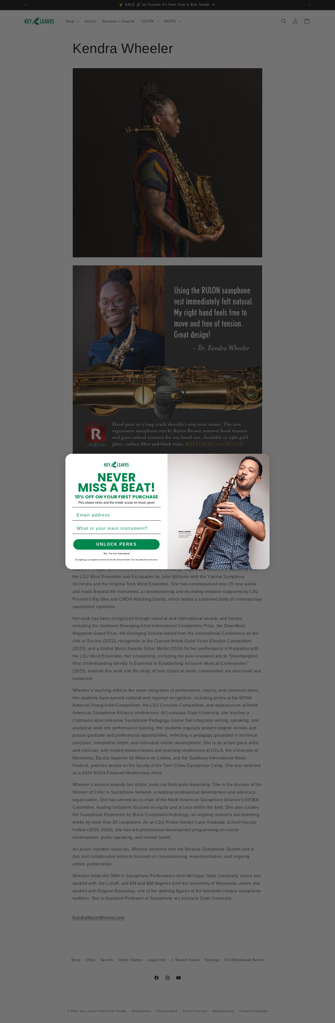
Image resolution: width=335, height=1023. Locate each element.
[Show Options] (155, 528)
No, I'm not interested (117, 553)
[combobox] (115, 528)
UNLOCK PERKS (116, 544)
